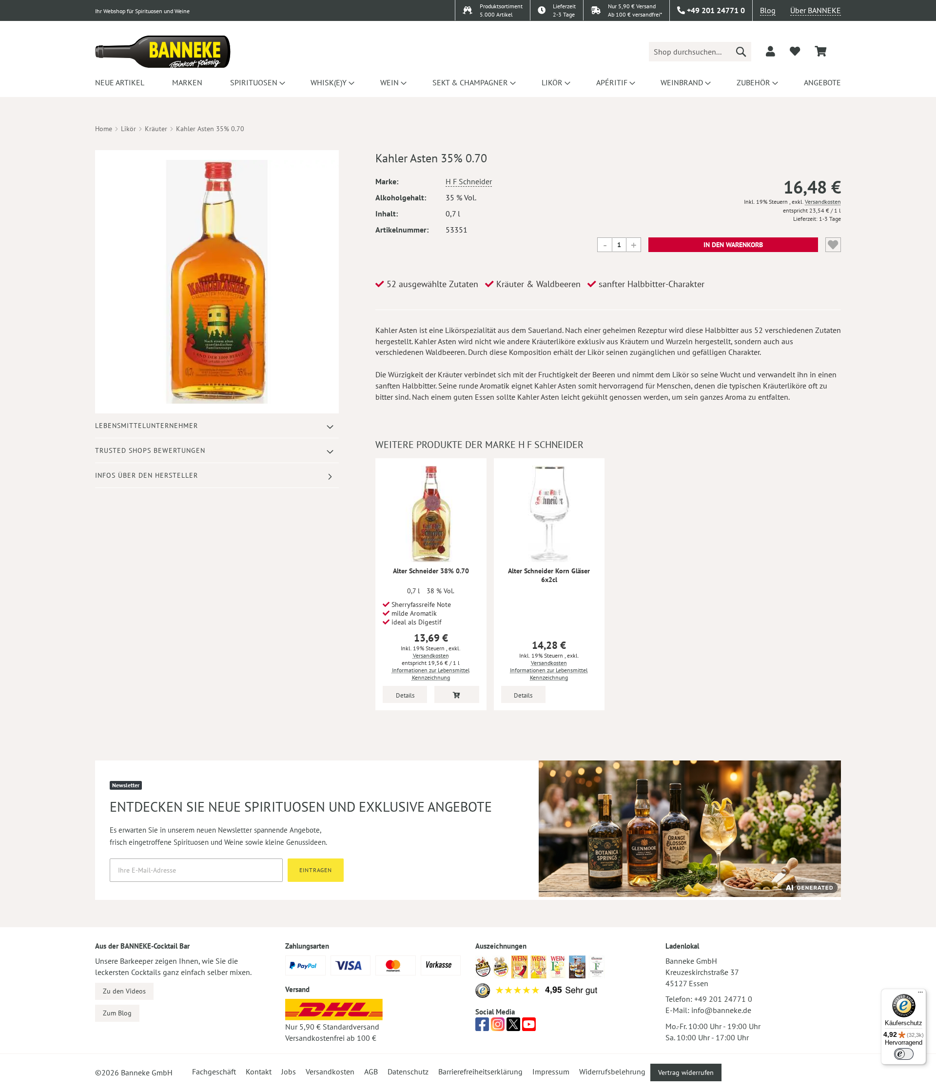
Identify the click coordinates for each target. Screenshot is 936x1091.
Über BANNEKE (815, 10)
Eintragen (315, 870)
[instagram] (498, 1027)
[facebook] (482, 1027)
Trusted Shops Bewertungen (150, 450)
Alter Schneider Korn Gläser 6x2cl (549, 575)
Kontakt (259, 1071)
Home (103, 128)
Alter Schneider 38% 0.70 (431, 570)
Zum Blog (117, 1013)
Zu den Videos (124, 991)
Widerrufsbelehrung (612, 1071)
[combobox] (700, 51)
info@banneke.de (721, 1010)
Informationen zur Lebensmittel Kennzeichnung (431, 673)
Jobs (288, 1071)
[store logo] (163, 52)
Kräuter (156, 128)
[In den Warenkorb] (456, 694)
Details (405, 695)
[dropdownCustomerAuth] (770, 51)
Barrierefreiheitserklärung (480, 1071)
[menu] (468, 82)
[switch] (904, 1054)
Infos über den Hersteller (146, 475)
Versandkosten (823, 201)
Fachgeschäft (214, 1071)
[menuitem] (120, 82)
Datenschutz (408, 1071)
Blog (768, 10)
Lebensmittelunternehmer (146, 425)
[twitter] (513, 1027)
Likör (128, 128)
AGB (371, 1071)
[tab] (217, 425)
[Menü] (920, 994)
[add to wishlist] (795, 51)
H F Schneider (469, 181)
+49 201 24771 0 (723, 999)
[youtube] (529, 1027)
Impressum (550, 1071)
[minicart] (820, 51)
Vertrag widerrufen (686, 1072)
